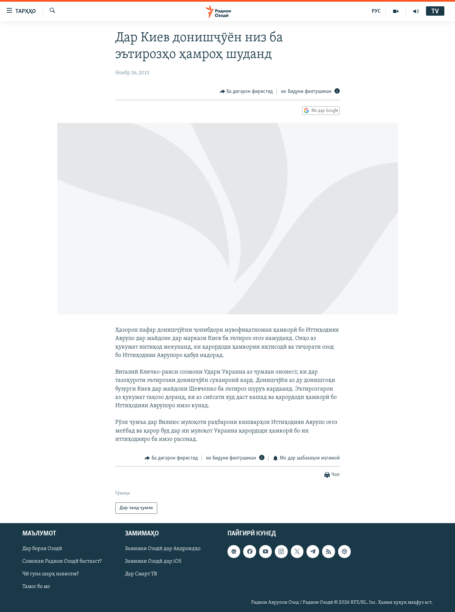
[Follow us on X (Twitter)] (297, 551)
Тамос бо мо (36, 587)
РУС (376, 11)
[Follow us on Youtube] (265, 551)
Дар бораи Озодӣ (42, 549)
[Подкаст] (344, 551)
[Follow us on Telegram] (312, 551)
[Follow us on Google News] (234, 551)
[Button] (246, 91)
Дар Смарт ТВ (141, 574)
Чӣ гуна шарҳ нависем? (50, 574)
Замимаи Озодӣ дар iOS (153, 561)
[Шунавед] (416, 11)
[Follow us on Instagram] (281, 551)
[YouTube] (396, 11)
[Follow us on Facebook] (249, 551)
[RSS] (328, 551)
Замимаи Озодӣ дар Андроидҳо (163, 549)
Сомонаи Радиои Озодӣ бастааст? (62, 561)
